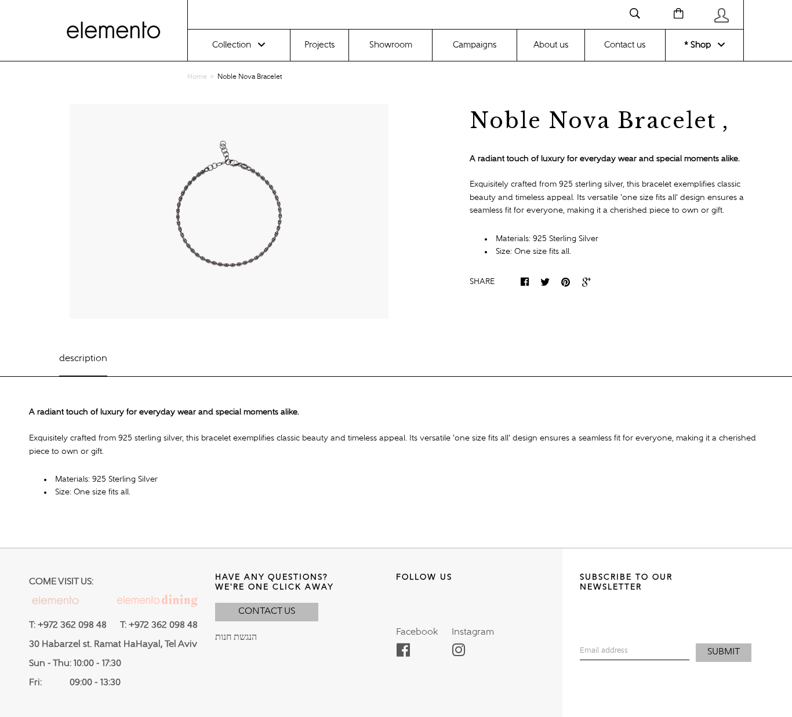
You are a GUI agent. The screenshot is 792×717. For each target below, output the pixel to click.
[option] (229, 211)
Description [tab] (83, 358)
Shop (699, 45)
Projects (319, 45)
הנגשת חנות (236, 637)
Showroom (390, 45)
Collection (231, 45)
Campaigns (474, 45)
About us (550, 45)
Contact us (624, 45)
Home (197, 77)
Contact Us (266, 611)
